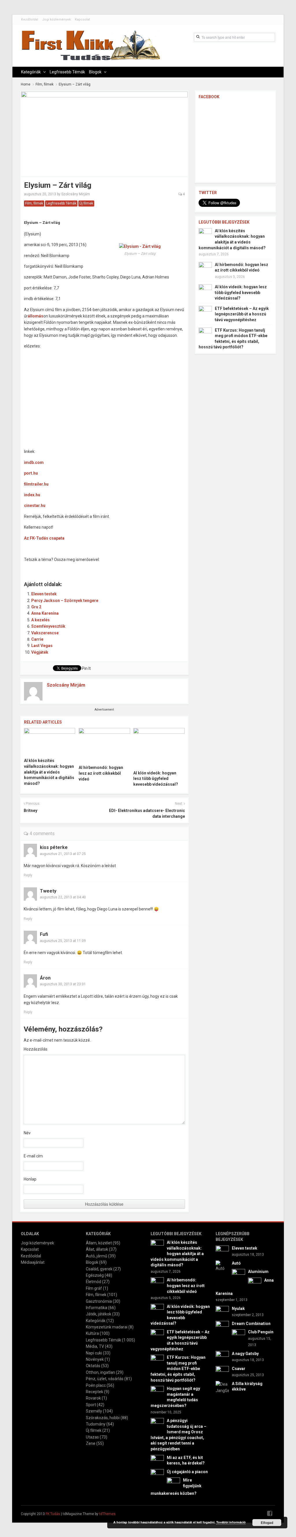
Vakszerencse (45, 633)
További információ (231, 1522)
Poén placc (96, 1385)
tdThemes (107, 1514)
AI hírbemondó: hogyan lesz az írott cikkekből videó (101, 773)
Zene (90, 1443)
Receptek (94, 1391)
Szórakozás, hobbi (103, 1417)
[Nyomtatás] (128, 567)
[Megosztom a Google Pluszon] (92, 567)
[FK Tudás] (90, 48)
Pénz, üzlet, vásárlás (104, 1378)
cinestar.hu (34, 505)
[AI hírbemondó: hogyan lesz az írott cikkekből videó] (104, 744)
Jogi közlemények (56, 19)
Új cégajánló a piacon (187, 1471)
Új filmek (86, 203)
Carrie (37, 639)
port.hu (31, 473)
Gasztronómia (99, 1301)
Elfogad (267, 1522)
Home (25, 84)
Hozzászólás (35, 1049)
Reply (28, 875)
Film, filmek (44, 84)
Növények (95, 1359)
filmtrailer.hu (36, 484)
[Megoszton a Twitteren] (43, 567)
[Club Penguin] (238, 1335)
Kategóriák (31, 72)
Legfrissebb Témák (67, 72)
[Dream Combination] (222, 1327)
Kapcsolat (82, 19)
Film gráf (94, 1288)
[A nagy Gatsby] (222, 1357)
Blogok (95, 72)
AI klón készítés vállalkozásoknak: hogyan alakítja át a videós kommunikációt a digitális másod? (49, 771)
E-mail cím (33, 1156)
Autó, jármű (96, 1256)
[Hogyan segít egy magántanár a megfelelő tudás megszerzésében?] (157, 1392)
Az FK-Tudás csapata (44, 538)
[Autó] (222, 1265)
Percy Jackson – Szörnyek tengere (64, 600)
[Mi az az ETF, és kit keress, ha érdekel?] (157, 1461)
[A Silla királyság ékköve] (222, 1387)
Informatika (96, 1307)
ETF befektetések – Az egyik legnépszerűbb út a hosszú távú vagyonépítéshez (242, 314)
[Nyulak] (222, 1312)
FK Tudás (53, 1514)
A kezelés (40, 620)
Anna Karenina (45, 613)
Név (27, 1133)
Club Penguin (260, 1332)
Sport (91, 1404)
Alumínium (258, 1271)
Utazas (92, 1437)
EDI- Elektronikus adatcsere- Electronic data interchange (147, 813)
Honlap (30, 1179)
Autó (236, 1263)
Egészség (95, 1275)
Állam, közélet (99, 1243)
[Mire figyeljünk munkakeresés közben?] (173, 1484)
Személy (94, 1411)
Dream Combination (251, 1323)
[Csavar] (222, 1372)
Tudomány (96, 1424)
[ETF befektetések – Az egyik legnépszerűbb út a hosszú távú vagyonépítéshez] (205, 312)
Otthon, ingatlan (100, 1372)
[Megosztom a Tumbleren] (80, 567)
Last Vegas (42, 645)
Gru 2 (36, 607)
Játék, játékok (98, 1314)
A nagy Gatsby (245, 1353)
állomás (35, 316)
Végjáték (39, 652)
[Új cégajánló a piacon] (157, 1475)
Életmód (93, 1281)
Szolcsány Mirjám (75, 194)
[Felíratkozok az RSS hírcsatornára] (104, 567)
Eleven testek (44, 594)
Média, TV (95, 1346)
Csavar (238, 1368)
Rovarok (93, 1398)
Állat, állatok (97, 1249)
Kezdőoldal (29, 19)
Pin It (86, 668)
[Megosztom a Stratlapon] (68, 567)
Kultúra (92, 1333)
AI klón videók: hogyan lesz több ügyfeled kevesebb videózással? (155, 779)
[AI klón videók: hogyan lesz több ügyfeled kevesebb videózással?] (158, 747)
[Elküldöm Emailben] (116, 567)
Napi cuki (94, 1353)
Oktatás (93, 1365)
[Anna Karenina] (254, 1283)
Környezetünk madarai (106, 1327)
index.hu (32, 494)
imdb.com (34, 462)
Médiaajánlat (33, 1262)
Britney (30, 810)
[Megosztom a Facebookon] (31, 567)
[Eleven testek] (222, 1251)
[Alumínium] (238, 1275)
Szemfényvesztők (48, 626)
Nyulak (238, 1308)
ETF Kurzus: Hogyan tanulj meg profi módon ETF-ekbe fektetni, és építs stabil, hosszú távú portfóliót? (178, 1368)
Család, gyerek (99, 1269)
